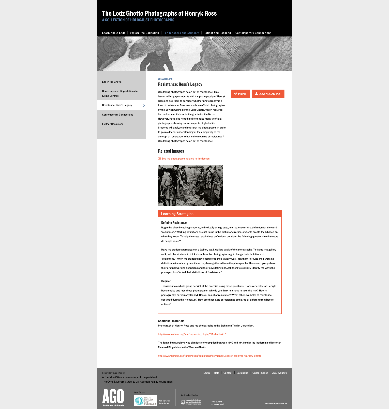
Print (242, 94)
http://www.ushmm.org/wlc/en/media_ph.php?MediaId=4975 (192, 334)
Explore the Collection (144, 33)
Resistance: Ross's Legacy (117, 105)
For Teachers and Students (181, 33)
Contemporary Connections (253, 33)
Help (216, 372)
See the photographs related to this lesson (185, 158)
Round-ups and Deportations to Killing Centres (120, 93)
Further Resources (112, 123)
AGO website (279, 372)
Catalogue (242, 372)
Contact (227, 372)
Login (206, 372)
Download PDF (269, 94)
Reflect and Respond (217, 33)
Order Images (260, 372)
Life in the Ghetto (112, 81)
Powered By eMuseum (276, 403)
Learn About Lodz (113, 33)
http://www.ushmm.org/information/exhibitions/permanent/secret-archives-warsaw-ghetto (209, 355)
